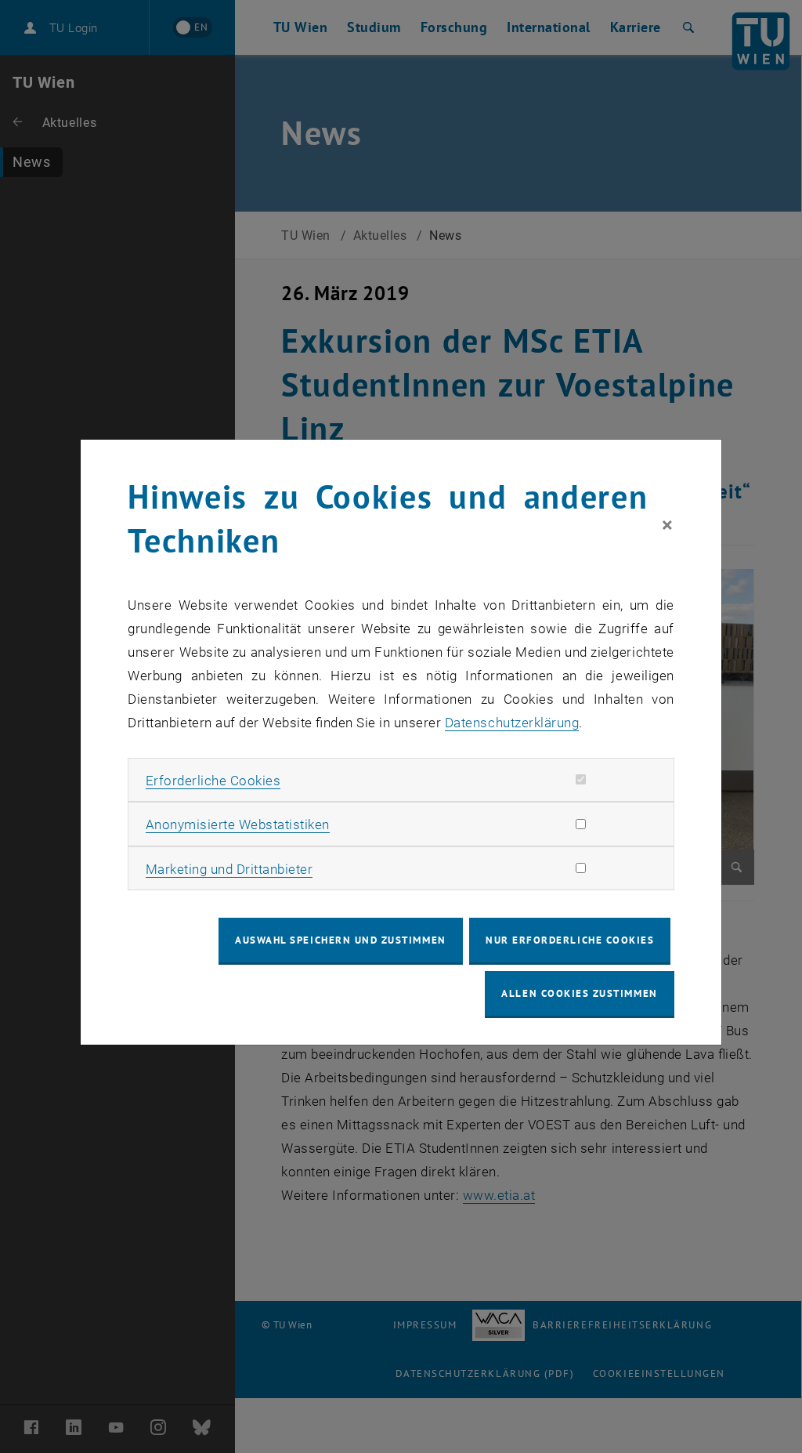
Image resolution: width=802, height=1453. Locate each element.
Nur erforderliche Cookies (570, 940)
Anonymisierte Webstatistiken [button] (238, 824)
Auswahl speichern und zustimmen (340, 940)
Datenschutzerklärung (512, 722)
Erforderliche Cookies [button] (213, 780)
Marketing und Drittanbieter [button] (229, 869)
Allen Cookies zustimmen (579, 993)
